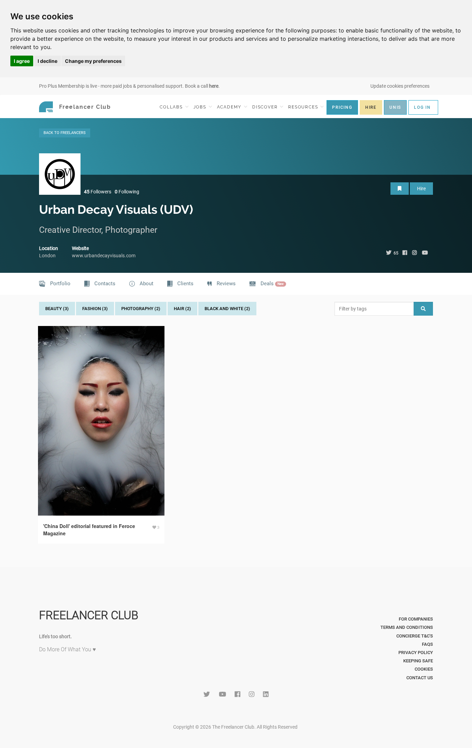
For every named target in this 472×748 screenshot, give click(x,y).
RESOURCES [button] (304, 107)
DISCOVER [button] (265, 107)
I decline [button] (47, 61)
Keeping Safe (418, 660)
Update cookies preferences (399, 86)
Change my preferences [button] (93, 61)
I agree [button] (22, 61)
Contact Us (419, 677)
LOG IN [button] (422, 107)
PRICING (342, 107)
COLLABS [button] (172, 107)
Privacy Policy (415, 652)
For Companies (416, 619)
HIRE (371, 107)
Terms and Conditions (406, 627)
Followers (97, 191)
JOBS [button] (200, 107)
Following (127, 191)
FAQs (427, 644)
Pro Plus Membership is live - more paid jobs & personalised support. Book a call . (129, 86)
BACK (65, 133)
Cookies (424, 669)
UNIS (395, 107)
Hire (421, 188)
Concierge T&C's (414, 636)
